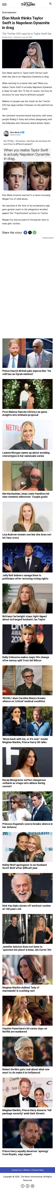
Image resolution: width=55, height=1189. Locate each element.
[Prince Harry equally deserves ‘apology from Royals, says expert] (27, 1133)
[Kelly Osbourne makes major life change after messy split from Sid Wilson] (27, 639)
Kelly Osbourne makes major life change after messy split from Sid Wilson (25, 659)
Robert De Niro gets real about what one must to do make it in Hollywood (25, 1071)
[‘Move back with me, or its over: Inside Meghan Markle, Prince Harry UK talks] (27, 721)
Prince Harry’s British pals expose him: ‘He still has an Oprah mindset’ (26, 372)
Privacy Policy (37, 1170)
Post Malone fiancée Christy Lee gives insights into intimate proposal (24, 413)
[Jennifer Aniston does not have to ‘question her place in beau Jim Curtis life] (27, 929)
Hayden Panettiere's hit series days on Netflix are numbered (24, 1030)
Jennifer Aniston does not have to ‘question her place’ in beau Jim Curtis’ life (26, 948)
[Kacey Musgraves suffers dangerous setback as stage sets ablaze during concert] (27, 762)
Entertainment (9, 12)
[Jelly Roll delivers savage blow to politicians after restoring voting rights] (27, 558)
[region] (27, 261)
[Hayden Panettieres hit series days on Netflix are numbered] (27, 1011)
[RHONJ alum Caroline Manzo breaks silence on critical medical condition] (27, 680)
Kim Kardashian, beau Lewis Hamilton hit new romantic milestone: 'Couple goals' (25, 495)
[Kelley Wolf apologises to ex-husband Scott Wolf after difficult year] (27, 847)
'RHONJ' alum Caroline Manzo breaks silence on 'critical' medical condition (24, 700)
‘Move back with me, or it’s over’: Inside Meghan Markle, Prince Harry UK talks (25, 741)
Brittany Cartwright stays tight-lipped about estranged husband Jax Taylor (24, 618)
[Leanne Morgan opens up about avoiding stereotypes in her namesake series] (27, 435)
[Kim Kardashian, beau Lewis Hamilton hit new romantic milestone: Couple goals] (27, 476)
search (51, 4)
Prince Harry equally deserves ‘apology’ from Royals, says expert (25, 1153)
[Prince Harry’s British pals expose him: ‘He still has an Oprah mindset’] (27, 353)
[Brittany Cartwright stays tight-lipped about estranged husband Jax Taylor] (27, 598)
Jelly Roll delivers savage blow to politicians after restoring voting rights (25, 577)
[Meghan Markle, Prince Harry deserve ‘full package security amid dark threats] (27, 1092)
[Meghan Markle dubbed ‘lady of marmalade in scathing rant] (27, 970)
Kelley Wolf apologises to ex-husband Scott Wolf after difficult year (24, 866)
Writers (26, 1170)
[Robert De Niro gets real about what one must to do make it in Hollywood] (27, 1051)
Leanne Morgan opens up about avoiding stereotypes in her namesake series (26, 454)
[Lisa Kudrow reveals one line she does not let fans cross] (27, 517)
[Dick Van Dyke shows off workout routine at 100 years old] (27, 888)
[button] (25, 232)
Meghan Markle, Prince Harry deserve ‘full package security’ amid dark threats (26, 1112)
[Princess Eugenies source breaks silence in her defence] (27, 806)
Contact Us (16, 1170)
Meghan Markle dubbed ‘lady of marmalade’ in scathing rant (20, 989)
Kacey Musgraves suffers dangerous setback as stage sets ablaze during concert (24, 783)
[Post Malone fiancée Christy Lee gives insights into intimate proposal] (27, 394)
